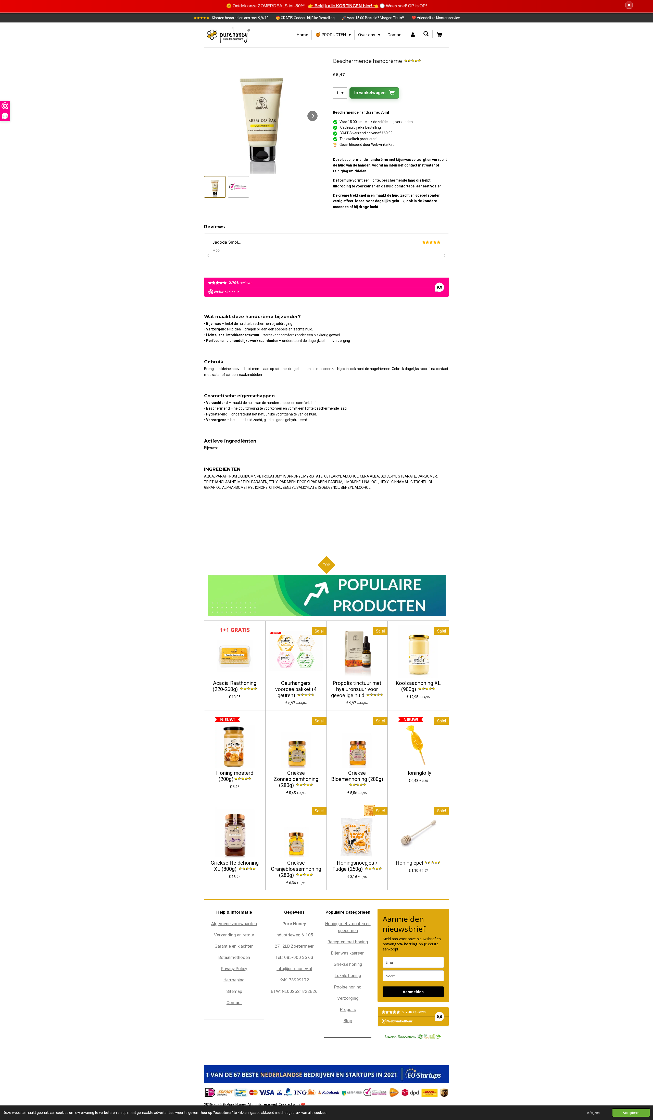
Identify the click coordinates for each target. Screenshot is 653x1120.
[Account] (413, 35)
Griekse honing (348, 964)
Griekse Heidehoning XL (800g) (235, 866)
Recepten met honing (348, 941)
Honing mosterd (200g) (234, 776)
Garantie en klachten (234, 946)
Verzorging (348, 998)
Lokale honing (348, 975)
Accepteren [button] (631, 1113)
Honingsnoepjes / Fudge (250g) (355, 866)
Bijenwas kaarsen (348, 953)
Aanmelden (413, 991)
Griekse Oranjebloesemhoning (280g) (296, 869)
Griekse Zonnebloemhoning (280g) (296, 779)
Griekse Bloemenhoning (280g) (357, 776)
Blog (348, 1020)
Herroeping (234, 979)
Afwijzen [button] (593, 1113)
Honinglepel (409, 863)
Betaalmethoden (234, 957)
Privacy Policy (234, 968)
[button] (215, 187)
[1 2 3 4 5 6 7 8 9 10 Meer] (340, 93)
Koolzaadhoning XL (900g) (418, 686)
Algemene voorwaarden (234, 923)
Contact (234, 1002)
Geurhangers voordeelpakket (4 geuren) (296, 689)
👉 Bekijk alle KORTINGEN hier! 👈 (342, 6)
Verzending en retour (234, 934)
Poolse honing (347, 987)
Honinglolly (418, 773)
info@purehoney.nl (294, 968)
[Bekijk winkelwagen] (439, 35)
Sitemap (234, 991)
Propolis (348, 1009)
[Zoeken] (426, 34)
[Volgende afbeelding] (312, 116)
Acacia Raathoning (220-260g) (234, 686)
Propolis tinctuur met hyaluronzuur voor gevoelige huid (356, 689)
